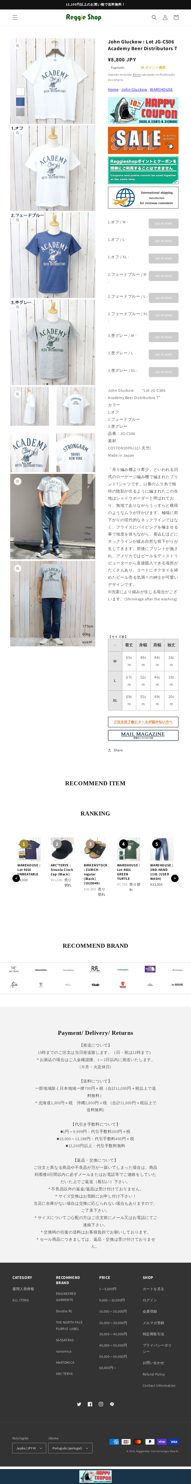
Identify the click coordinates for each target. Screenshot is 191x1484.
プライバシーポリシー (157, 1348)
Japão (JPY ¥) (26, 1448)
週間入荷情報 (23, 1289)
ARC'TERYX (64, 1373)
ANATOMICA (65, 1362)
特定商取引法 (154, 1334)
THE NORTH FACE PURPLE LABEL (69, 1325)
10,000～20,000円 (113, 1311)
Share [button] (118, 750)
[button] (14, 17)
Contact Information (159, 1385)
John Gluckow (134, 89)
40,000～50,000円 (113, 1345)
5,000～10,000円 (112, 1300)
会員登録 (150, 1311)
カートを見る (154, 1289)
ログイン (150, 1300)
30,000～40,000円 (113, 1334)
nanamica (64, 1351)
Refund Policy (154, 1374)
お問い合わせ (154, 1362)
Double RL (64, 1311)
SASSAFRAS (65, 1340)
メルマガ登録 (154, 1323)
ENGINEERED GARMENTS (66, 1296)
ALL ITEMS (20, 1300)
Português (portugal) (67, 1448)
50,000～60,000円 (113, 1356)
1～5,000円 (108, 1289)
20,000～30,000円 (113, 1323)
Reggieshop (143, 1451)
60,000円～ (108, 1367)
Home (113, 89)
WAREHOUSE (161, 89)
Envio (137, 74)
